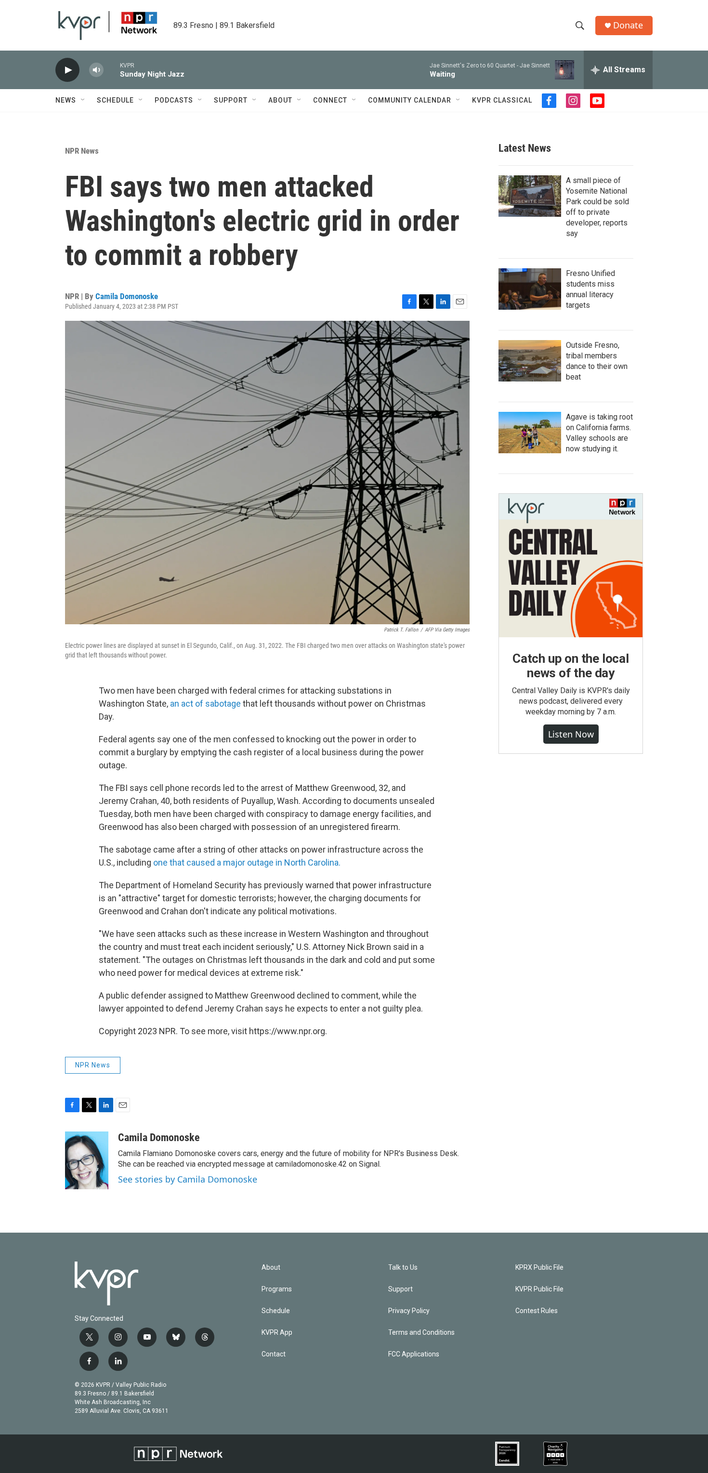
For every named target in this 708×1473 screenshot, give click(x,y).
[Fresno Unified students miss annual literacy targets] (529, 289)
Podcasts (174, 100)
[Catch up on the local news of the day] (570, 565)
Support (231, 100)
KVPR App (277, 1332)
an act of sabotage (206, 703)
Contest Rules (536, 1311)
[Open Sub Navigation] (83, 100)
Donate (628, 25)
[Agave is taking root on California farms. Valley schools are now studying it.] (529, 432)
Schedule (115, 100)
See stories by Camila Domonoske (187, 1179)
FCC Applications (413, 1354)
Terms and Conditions (421, 1332)
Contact (274, 1354)
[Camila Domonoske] (86, 1160)
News (65, 100)
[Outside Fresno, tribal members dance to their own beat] (529, 360)
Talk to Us (403, 1267)
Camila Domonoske (126, 296)
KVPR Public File (539, 1289)
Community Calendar (409, 100)
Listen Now (571, 734)
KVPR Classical (502, 100)
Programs (277, 1289)
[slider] (111, 70)
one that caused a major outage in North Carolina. (247, 862)
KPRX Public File (539, 1267)
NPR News (82, 151)
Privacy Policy (409, 1311)
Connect (330, 100)
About (280, 100)
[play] (67, 70)
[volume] (96, 70)
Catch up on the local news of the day (570, 665)
